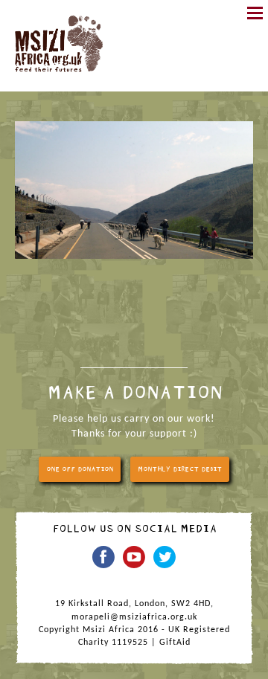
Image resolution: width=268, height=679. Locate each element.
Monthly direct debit (180, 469)
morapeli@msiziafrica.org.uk (134, 617)
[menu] (255, 13)
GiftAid (175, 642)
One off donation (79, 469)
